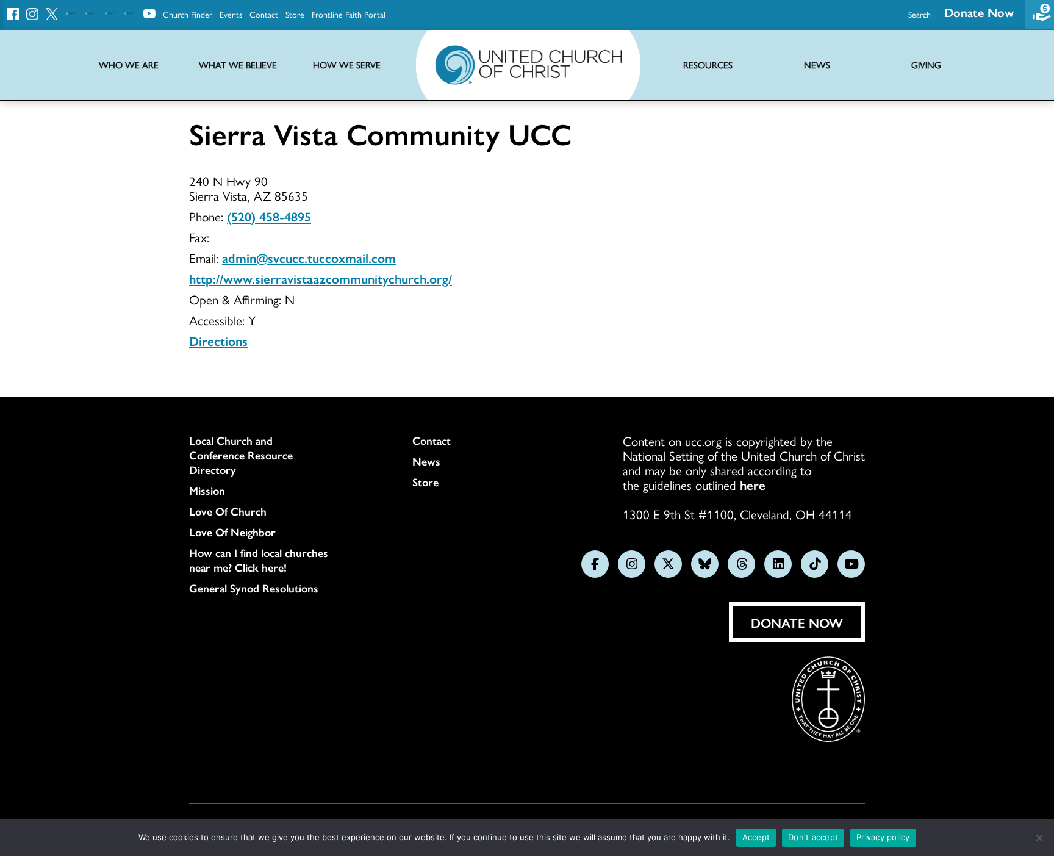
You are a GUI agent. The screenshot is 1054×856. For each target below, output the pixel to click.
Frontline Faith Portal (348, 14)
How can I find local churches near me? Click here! (258, 560)
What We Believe (238, 65)
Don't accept (813, 837)
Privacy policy (883, 837)
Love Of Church (228, 511)
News (426, 461)
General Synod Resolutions (253, 588)
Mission (207, 490)
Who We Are (129, 65)
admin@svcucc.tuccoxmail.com (309, 257)
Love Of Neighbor (232, 532)
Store (294, 14)
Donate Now (979, 12)
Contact (263, 14)
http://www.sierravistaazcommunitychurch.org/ (320, 278)
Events (231, 14)
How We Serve (347, 65)
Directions (218, 340)
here (752, 484)
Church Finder (187, 14)
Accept (756, 837)
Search (919, 14)
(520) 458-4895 (269, 216)
